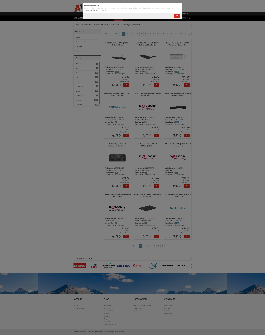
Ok (177, 16)
